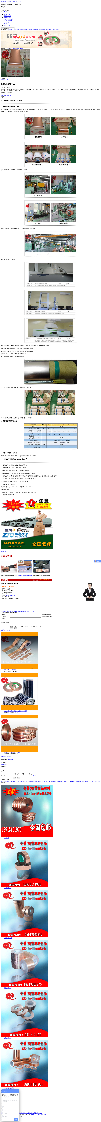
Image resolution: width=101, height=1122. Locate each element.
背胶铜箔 (19, 29)
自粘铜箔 (14, 29)
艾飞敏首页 (7, 14)
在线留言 (9, 2)
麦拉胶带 (57, 781)
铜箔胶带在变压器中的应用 (25, 575)
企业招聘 (29, 1113)
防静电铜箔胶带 (26, 29)
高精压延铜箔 (19, 48)
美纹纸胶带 (70, 781)
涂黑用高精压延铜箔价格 (14, 611)
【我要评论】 (10, 759)
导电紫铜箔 (6, 838)
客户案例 (6, 22)
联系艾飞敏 (4, 2)
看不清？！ (36, 775)
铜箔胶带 (3, 781)
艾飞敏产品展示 (8, 20)
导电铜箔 (10, 29)
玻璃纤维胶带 (63, 781)
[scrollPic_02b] (4, 11)
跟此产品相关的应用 (6, 630)
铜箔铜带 (12, 48)
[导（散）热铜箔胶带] (24, 1087)
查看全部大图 (4, 79)
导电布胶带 (35, 781)
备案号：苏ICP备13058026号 (38, 1114)
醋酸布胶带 (41, 781)
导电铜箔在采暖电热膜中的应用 (12, 752)
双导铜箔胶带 (47, 29)
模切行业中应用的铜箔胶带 (11, 669)
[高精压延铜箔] (15, 76)
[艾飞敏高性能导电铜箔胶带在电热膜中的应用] (19, 710)
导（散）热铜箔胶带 (9, 1088)
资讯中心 (6, 23)
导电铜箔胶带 (7, 17)
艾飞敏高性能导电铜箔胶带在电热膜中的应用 (15, 711)
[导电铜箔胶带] (24, 886)
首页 (8, 48)
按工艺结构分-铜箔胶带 (21, 781)
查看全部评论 (4, 764)
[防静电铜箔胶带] (24, 937)
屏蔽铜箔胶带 (7, 16)
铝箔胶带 (29, 781)
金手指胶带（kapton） (49, 781)
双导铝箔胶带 (81, 781)
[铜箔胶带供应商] (36, 47)
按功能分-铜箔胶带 (10, 781)
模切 (99, 781)
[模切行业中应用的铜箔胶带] (19, 668)
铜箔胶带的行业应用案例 (91, 781)
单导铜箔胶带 (40, 29)
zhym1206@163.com (10, 595)
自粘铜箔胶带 (7, 1038)
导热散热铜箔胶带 (8, 19)
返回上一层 (4, 551)
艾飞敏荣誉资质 (22, 1113)
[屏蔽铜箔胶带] (24, 987)
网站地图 (18, 2)
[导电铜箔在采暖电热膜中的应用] (19, 751)
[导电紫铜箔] (27, 836)
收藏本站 (14, 2)
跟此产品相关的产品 (6, 95)
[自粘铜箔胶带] (24, 1037)
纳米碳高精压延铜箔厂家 (27, 611)
